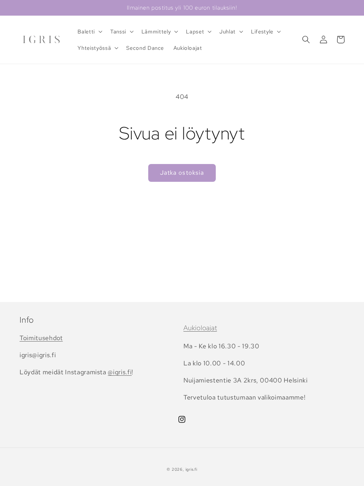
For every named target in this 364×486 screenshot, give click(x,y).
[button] (89, 31)
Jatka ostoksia (182, 172)
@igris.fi (120, 372)
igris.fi (191, 469)
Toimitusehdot (41, 338)
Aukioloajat (200, 327)
